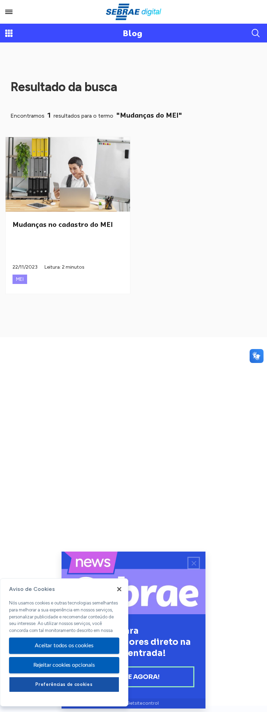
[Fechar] (119, 589)
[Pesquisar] (256, 33)
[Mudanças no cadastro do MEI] (68, 174)
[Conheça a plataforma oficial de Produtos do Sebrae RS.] (133, 12)
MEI (20, 279)
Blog (133, 33)
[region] (64, 642)
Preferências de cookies (63, 684)
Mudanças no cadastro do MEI (63, 224)
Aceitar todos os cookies (64, 645)
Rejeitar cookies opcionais (64, 665)
